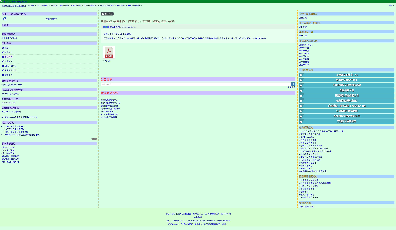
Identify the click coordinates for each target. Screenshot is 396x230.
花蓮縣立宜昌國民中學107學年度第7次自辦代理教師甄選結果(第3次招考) (138, 21)
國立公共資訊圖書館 (308, 186)
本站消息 (108, 14)
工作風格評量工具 (109, 114)
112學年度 (304, 53)
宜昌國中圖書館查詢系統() (315, 183)
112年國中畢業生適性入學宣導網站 (315, 151)
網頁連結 (303, 18)
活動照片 (8, 61)
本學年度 (303, 35)
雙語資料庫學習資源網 (309, 134)
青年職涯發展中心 (109, 100)
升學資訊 (54, 5)
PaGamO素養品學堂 (10, 93)
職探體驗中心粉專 (9, 38)
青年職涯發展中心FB (110, 102)
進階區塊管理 (10, 70)
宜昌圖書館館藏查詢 (308, 180)
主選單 (32, 5)
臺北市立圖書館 (306, 188)
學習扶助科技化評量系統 (310, 145)
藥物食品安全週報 (307, 162)
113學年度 (304, 50)
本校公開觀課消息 (307, 206)
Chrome (175, 224)
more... (94, 139)
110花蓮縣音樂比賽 (12, 129)
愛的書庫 (304, 191)
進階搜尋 (291, 87)
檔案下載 (8, 74)
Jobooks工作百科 (109, 117)
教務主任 (112, 27)
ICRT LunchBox (306, 137)
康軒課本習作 (8, 147)
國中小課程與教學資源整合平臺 (313, 148)
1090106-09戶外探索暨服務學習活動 (20, 134)
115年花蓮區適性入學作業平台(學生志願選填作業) (321, 131)
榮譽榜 (7, 52)
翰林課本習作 (8, 150)
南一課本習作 (8, 153)
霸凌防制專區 (305, 168)
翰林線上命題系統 (10, 158)
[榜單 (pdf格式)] (109, 52)
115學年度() (305, 44)
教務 (117, 27)
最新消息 (8, 56)
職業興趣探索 (107, 111)
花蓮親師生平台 (8, 102)
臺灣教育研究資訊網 (308, 197)
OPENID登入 (10, 65)
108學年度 (304, 64)
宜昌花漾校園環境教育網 (310, 157)
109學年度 (304, 62)
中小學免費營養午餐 (308, 154)
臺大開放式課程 (306, 194)
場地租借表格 (305, 165)
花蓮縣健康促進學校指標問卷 (312, 171)
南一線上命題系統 (10, 161)
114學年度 (304, 47)
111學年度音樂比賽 (12, 126)
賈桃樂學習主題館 (109, 105)
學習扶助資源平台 (307, 142)
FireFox (184, 224)
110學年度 (304, 59)
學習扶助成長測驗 (307, 139)
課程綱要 (303, 26)
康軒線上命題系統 (10, 156)
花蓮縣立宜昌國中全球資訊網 (14, 5)
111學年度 (304, 56)
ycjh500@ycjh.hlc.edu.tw (12, 84)
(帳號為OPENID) (19, 117)
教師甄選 (105, 27)
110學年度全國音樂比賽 (14, 131)
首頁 (6, 47)
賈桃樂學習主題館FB (110, 108)
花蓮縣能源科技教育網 (309, 159)
